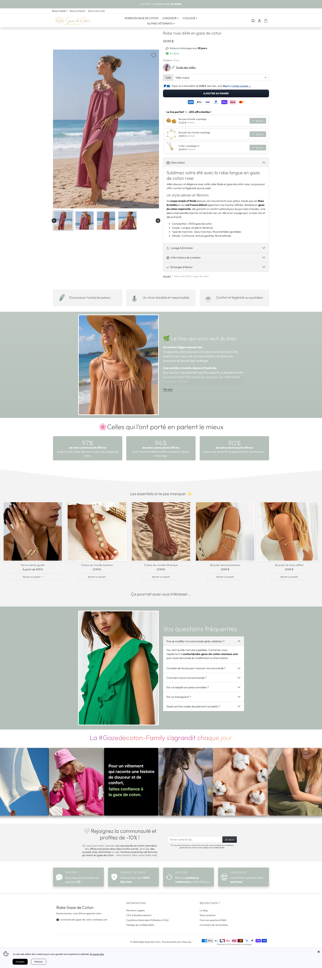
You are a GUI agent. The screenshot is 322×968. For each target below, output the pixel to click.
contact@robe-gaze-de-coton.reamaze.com (83, 919)
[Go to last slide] (54, 220)
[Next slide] (158, 220)
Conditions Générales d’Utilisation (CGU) (147, 920)
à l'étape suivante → (241, 86)
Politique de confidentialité (140, 924)
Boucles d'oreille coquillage (192, 119)
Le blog (203, 910)
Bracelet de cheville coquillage (194, 132)
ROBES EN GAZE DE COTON (141, 18)
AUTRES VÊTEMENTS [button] (160, 23)
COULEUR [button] (189, 18)
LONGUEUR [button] (169, 18)
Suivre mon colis (96, 10)
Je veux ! (230, 839)
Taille (168, 77)
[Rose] (167, 67)
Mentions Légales (135, 910)
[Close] (318, 951)
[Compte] (259, 20)
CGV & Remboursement (138, 915)
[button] (253, 20)
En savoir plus (97, 954)
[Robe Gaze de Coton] (73, 20)
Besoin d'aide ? (60, 10)
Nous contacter (78, 10)
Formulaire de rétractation (214, 924)
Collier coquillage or (189, 145)
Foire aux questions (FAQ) (213, 920)
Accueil (167, 276)
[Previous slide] (5, 532)
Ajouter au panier (216, 93)
